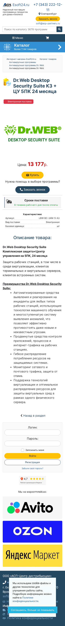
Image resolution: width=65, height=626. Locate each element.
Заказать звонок (47, 18)
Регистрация (32, 462)
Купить (34, 175)
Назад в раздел (34, 415)
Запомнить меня (34, 450)
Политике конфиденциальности (25, 599)
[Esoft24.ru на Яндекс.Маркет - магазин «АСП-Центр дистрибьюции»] (32, 555)
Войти (32, 455)
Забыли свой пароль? (32, 468)
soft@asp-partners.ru (48, 23)
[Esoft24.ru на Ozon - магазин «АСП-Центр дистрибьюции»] (32, 531)
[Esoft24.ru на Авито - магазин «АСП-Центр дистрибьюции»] (32, 507)
